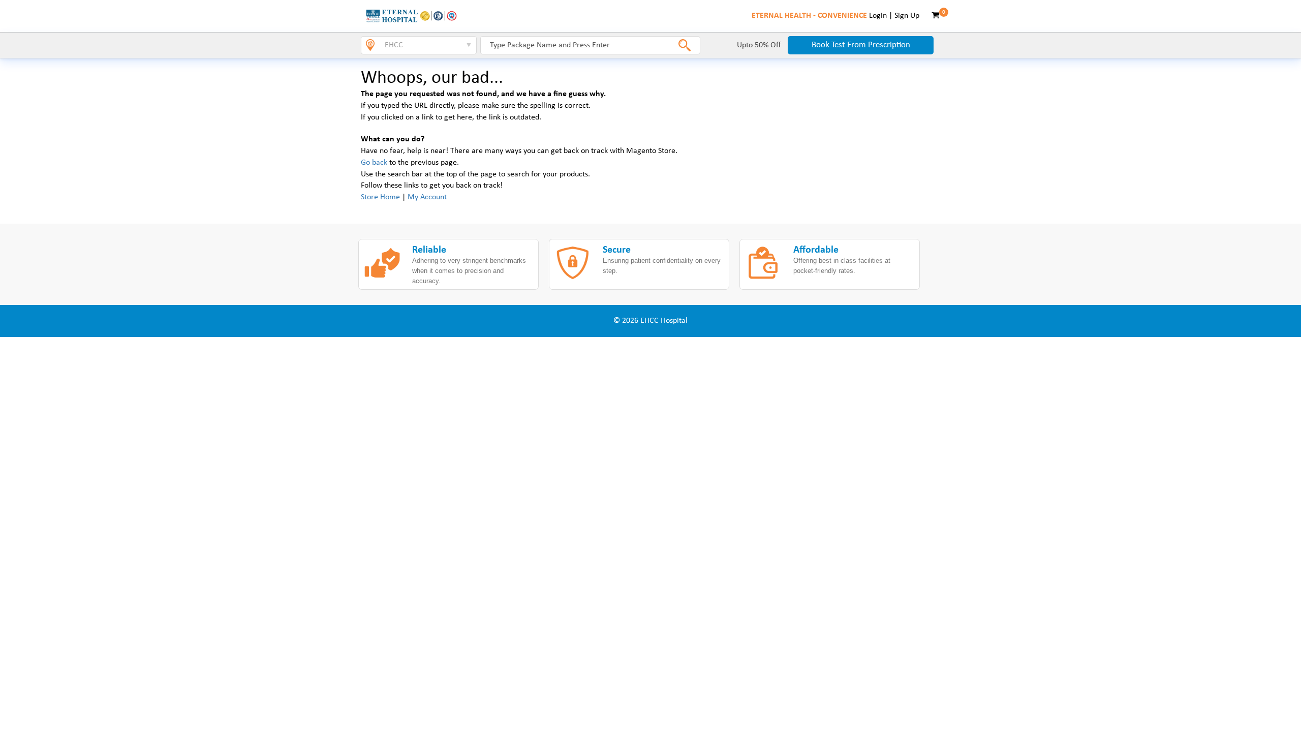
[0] (935, 16)
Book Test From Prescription (861, 45)
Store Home (380, 197)
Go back (374, 163)
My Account (427, 197)
